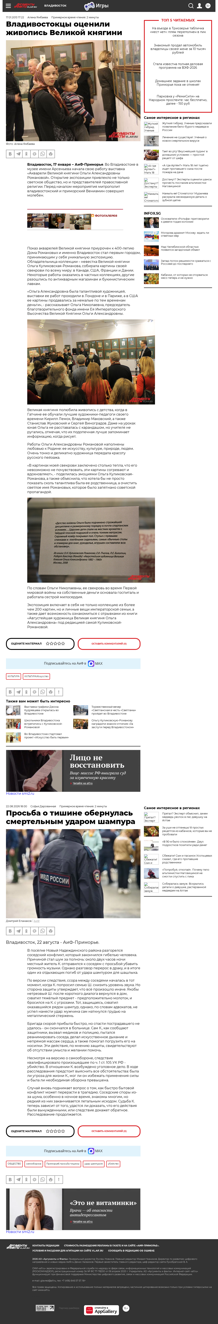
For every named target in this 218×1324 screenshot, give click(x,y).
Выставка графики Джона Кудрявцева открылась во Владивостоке (41, 710)
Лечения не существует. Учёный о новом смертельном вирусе (184, 139)
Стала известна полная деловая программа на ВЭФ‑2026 (178, 66)
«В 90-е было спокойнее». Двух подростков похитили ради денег (184, 843)
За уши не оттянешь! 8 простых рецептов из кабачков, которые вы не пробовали (187, 831)
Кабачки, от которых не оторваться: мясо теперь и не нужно (184, 276)
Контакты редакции (45, 1245)
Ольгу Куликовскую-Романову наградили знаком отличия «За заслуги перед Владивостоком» (113, 724)
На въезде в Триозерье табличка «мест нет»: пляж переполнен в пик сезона (178, 32)
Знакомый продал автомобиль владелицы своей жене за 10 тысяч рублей (178, 49)
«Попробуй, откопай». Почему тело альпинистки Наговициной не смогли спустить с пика (185, 873)
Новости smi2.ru (20, 794)
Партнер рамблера (69, 1308)
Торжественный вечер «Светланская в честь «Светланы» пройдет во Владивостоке (114, 710)
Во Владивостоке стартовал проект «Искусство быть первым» (46, 735)
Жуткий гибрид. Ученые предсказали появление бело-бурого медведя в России (187, 127)
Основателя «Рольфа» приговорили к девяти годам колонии (185, 220)
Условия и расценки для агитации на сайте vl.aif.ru (67, 1250)
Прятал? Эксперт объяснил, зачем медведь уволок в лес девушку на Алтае (185, 817)
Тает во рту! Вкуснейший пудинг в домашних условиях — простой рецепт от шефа (185, 155)
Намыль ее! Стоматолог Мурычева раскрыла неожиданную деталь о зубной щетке (185, 197)
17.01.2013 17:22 (15, 17)
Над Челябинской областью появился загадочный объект (180, 248)
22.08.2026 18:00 (16, 806)
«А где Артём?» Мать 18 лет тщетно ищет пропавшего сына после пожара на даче (185, 169)
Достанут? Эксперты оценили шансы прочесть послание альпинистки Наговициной (187, 183)
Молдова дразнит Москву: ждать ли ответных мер (185, 234)
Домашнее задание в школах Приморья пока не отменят (178, 83)
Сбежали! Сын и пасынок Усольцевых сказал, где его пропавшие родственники (187, 859)
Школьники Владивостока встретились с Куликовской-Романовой (43, 724)
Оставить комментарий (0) (109, 643)
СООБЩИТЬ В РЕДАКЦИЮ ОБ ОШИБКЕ (131, 1250)
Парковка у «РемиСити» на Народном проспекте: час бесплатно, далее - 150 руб (178, 100)
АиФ (37, 921)
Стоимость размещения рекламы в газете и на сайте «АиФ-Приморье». (111, 1245)
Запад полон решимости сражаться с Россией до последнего (186, 262)
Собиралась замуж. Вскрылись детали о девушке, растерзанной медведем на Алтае (184, 887)
